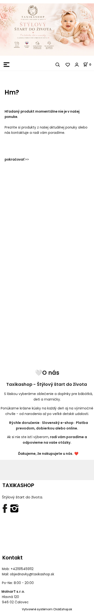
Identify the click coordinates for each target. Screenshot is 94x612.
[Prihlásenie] (76, 64)
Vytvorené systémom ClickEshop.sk (47, 609)
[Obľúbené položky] (68, 64)
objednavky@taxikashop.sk (32, 574)
